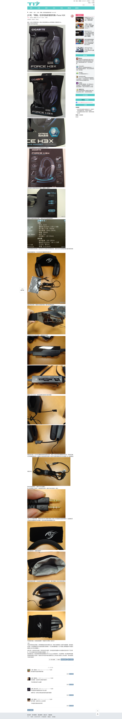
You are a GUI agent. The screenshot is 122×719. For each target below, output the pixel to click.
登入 (90, 2)
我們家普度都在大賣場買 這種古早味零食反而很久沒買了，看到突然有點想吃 (84, 91)
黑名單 (77, 116)
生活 (54, 8)
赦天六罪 (36, 688)
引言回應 (71, 659)
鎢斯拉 (35, 699)
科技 (62, 8)
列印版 (29, 19)
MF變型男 (88, 0)
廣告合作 (45, 714)
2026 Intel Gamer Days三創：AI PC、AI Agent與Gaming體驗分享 (89, 49)
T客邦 (74, 0)
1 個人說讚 (52, 659)
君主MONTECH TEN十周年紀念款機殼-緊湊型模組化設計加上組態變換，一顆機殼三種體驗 (89, 33)
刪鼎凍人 (36, 678)
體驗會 (69, 8)
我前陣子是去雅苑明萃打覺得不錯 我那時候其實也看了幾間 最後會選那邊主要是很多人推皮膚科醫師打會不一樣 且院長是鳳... (84, 61)
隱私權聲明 (40, 714)
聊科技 (31, 12)
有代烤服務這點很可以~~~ (84, 73)
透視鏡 (93, 0)
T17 (33, 4)
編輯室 (77, 8)
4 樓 (32, 699)
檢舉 (46, 17)
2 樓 (32, 678)
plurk (37, 19)
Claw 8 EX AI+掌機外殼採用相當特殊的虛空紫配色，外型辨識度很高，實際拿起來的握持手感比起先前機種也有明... (85, 79)
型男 (46, 8)
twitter (34, 19)
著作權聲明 (34, 714)
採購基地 (80, 0)
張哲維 (35, 670)
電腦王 (77, 0)
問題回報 (50, 714)
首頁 (31, 8)
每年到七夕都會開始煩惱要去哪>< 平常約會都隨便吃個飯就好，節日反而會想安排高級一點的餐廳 (85, 69)
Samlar (31, 17)
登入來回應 (30, 710)
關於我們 (29, 714)
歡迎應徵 (81, 115)
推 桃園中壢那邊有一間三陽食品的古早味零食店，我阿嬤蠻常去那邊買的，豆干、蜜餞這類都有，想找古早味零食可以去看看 (85, 85)
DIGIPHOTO (84, 0)
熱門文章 (79, 15)
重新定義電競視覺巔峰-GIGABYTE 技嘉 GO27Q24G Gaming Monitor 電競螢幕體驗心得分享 (89, 42)
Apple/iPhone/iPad (89, 102)
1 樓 (32, 670)
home (97, 714)
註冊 (93, 2)
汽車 (79, 102)
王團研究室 (82, 102)
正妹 (39, 8)
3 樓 (32, 688)
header (97, 711)
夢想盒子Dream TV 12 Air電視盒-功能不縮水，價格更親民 (89, 19)
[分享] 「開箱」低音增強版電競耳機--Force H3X (46, 12)
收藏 (59, 659)
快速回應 (64, 659)
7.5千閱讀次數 (22, 289)
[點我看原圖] (46, 48)
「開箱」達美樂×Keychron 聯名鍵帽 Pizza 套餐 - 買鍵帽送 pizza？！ (89, 26)
